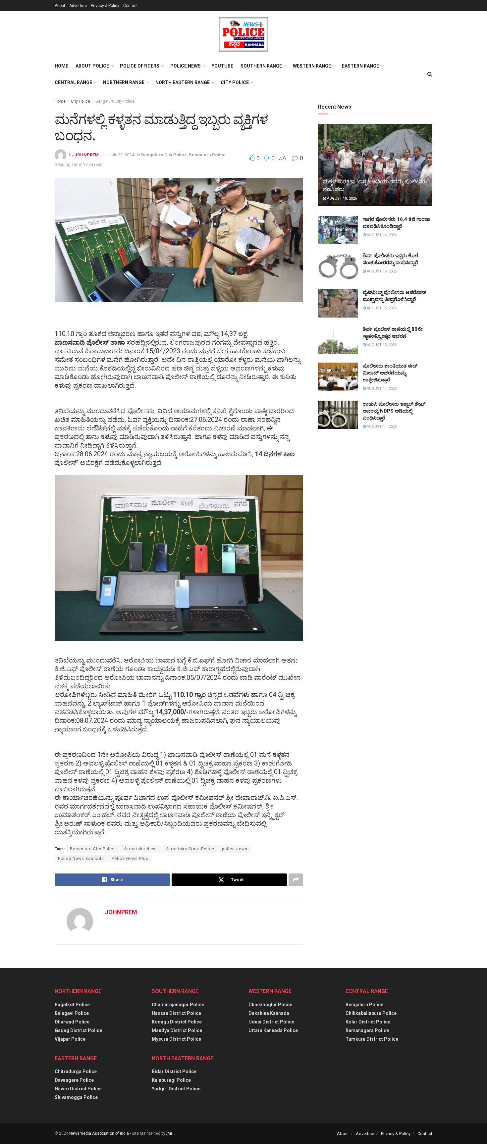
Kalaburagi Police (171, 1080)
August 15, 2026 (381, 271)
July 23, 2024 (121, 154)
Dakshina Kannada (268, 1013)
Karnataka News (141, 849)
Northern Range (123, 82)
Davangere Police (74, 1080)
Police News (185, 66)
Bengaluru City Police (115, 101)
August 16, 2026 (381, 235)
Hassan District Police (176, 1013)
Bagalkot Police (72, 1004)
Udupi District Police (271, 1021)
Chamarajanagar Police (178, 1004)
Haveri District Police (78, 1088)
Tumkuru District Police (372, 1039)
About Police (92, 66)
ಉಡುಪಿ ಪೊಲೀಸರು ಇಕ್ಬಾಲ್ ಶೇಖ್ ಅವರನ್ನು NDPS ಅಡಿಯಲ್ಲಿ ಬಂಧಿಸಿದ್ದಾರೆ (394, 411)
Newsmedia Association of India (99, 1133)
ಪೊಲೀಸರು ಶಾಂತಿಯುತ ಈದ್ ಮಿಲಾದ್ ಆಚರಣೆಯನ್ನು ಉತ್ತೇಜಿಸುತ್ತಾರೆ (390, 373)
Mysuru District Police (176, 1039)
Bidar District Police (174, 1071)
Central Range (73, 82)
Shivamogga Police (76, 1097)
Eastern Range (360, 66)
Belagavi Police (72, 1013)
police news (234, 849)
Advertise (78, 5)
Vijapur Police (70, 1039)
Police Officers (139, 66)
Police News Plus (130, 858)
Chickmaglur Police (270, 1004)
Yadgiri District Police (176, 1088)
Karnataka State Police (190, 849)
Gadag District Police (78, 1030)
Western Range (312, 66)
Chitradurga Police (76, 1071)
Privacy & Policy (105, 5)
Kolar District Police (368, 1021)
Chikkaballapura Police (371, 1013)
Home (61, 66)
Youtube (222, 66)
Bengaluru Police (207, 154)
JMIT (169, 1133)
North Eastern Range (182, 82)
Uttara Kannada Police (273, 1030)
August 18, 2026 (341, 198)
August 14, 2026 (381, 388)
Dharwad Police (72, 1021)
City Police (235, 82)
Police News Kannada (81, 858)
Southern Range (261, 66)
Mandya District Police (177, 1030)
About (60, 5)
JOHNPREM (87, 154)
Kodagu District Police (177, 1021)
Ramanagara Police (367, 1030)
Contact (130, 5)
